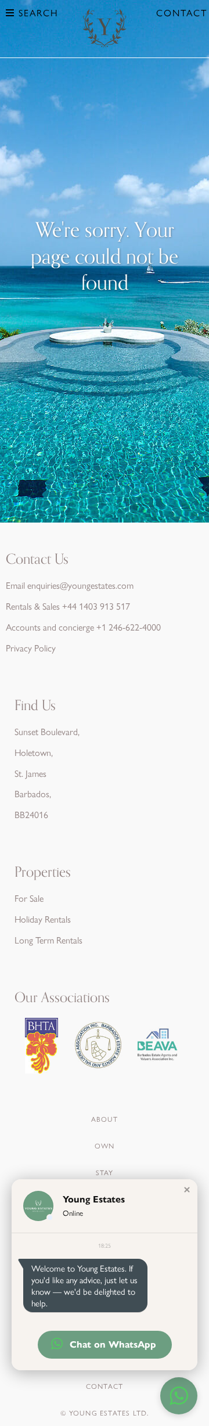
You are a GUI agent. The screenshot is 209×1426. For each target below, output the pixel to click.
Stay (105, 1172)
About (104, 1119)
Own (105, 1145)
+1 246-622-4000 (128, 626)
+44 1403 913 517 (96, 606)
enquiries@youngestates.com (80, 585)
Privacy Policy (31, 647)
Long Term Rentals (48, 939)
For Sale (29, 898)
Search (36, 12)
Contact (181, 12)
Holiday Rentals (43, 919)
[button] (187, 1189)
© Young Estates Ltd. (104, 1412)
